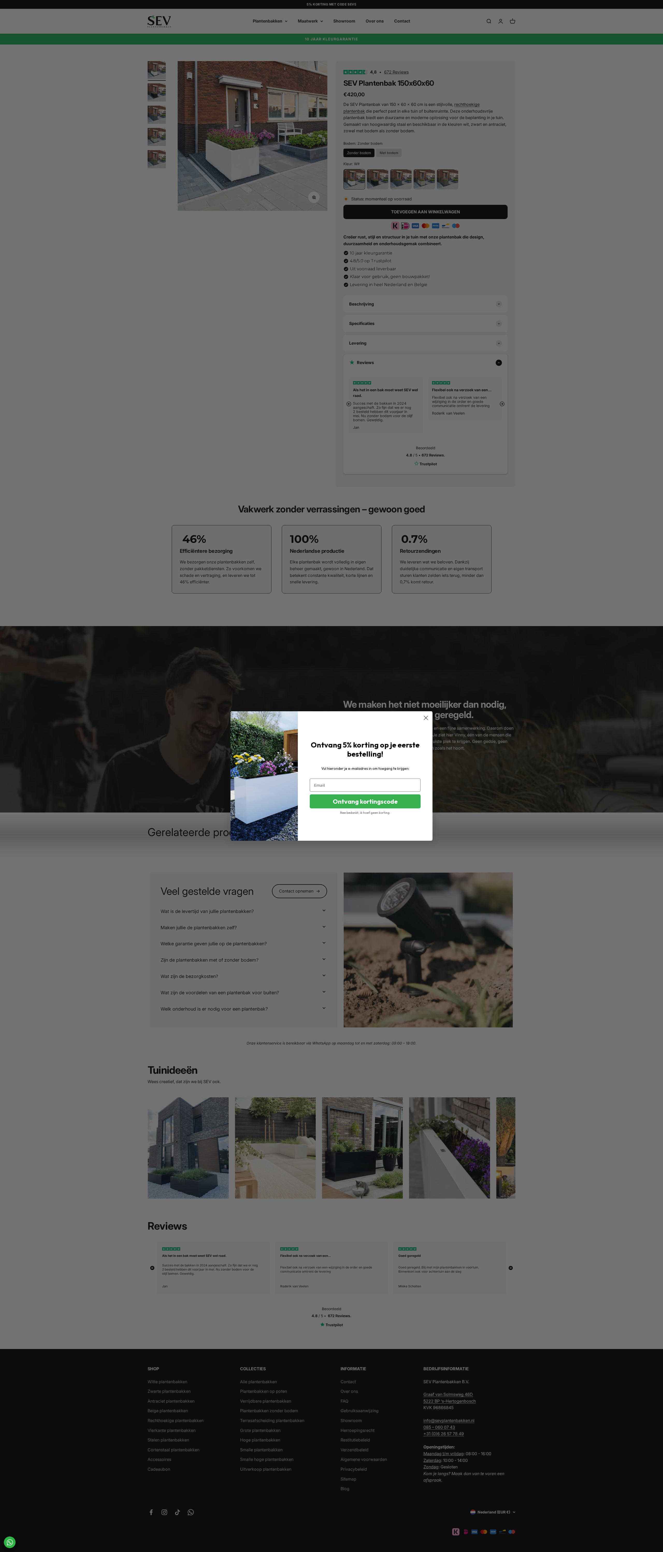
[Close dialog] (425, 717)
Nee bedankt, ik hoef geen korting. (365, 813)
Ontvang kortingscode (365, 801)
